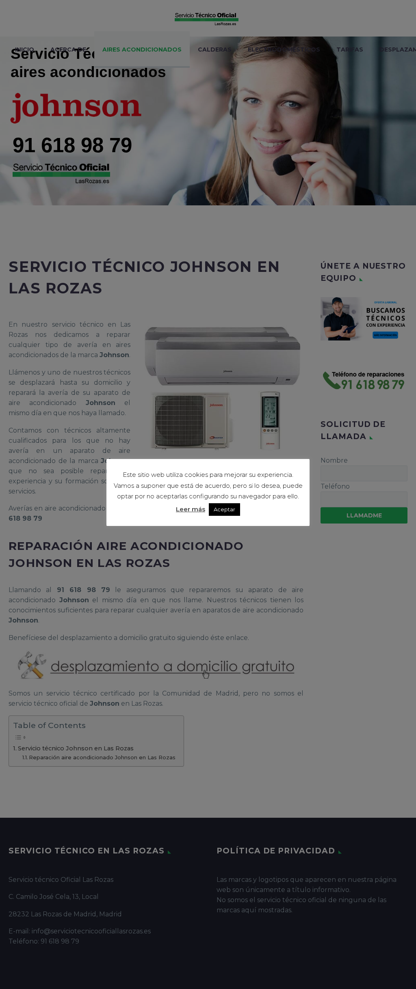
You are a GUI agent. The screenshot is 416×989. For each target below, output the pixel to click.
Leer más (190, 509)
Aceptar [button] (224, 509)
